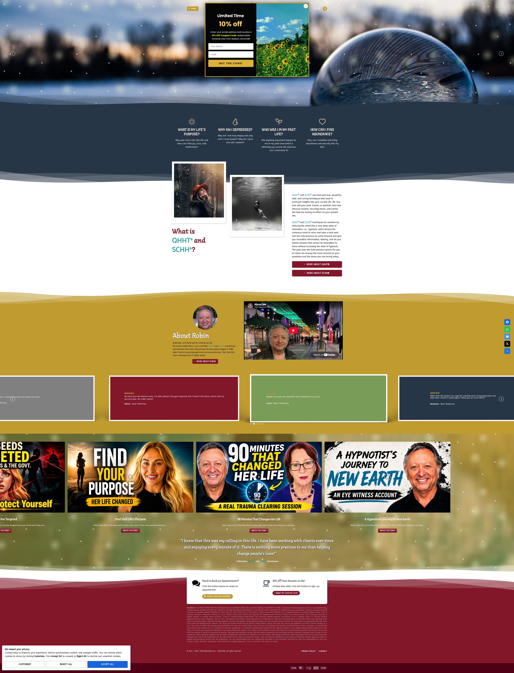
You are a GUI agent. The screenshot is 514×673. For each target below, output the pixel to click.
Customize (25, 664)
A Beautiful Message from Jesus (286, 528)
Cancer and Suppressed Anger (415, 528)
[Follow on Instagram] (319, 8)
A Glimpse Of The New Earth (158, 528)
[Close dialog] (305, 6)
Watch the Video (29, 530)
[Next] (501, 53)
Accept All (107, 664)
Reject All (66, 664)
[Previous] (12, 53)
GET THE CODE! (231, 63)
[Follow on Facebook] (315, 8)
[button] (193, 8)
